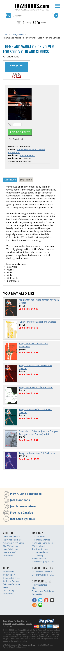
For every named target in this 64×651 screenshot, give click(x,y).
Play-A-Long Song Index (26, 494)
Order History (9, 575)
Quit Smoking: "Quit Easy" (43, 561)
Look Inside (26, 179)
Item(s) (28, 22)
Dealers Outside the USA (43, 575)
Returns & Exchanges (12, 584)
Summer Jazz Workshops (43, 591)
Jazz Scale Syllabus (22, 519)
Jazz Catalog (37, 555)
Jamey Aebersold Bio (12, 539)
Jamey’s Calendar (10, 549)
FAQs (5, 587)
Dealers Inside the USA (42, 571)
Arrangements (17, 34)
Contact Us (8, 555)
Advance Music (27, 155)
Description (10, 179)
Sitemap (9, 626)
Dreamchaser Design (28, 645)
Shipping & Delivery (11, 578)
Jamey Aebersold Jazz (12, 536)
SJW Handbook (38, 546)
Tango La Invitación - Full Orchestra (37, 453)
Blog (34, 588)
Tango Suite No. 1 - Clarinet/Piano (36, 387)
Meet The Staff (9, 552)
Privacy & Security (18, 624)
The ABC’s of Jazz (10, 546)
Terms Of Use (8, 621)
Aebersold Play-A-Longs (13, 543)
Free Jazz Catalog (21, 512)
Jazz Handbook (20, 500)
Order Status (8, 571)
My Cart (44, 22)
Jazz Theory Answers (41, 539)
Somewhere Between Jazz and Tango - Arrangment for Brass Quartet (38, 433)
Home (6, 34)
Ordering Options (11, 581)
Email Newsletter (39, 558)
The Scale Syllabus (40, 549)
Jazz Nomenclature (23, 506)
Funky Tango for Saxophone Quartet (37, 321)
